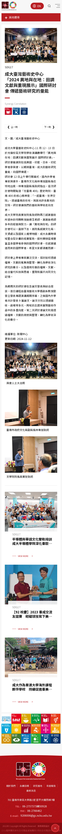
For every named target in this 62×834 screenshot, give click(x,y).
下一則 (49, 127)
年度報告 (51, 785)
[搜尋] (49, 6)
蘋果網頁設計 (43, 826)
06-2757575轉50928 (34, 806)
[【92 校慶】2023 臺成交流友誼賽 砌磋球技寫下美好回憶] (31, 599)
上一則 (12, 127)
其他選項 (14, 17)
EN (39, 6)
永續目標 (24, 785)
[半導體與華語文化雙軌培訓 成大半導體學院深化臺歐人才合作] (31, 526)
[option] (31, 45)
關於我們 (11, 785)
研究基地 (37, 785)
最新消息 (31, 790)
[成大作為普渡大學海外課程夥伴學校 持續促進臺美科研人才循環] (31, 672)
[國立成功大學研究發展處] (9, 6)
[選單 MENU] (57, 6)
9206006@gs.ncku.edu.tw (36, 815)
